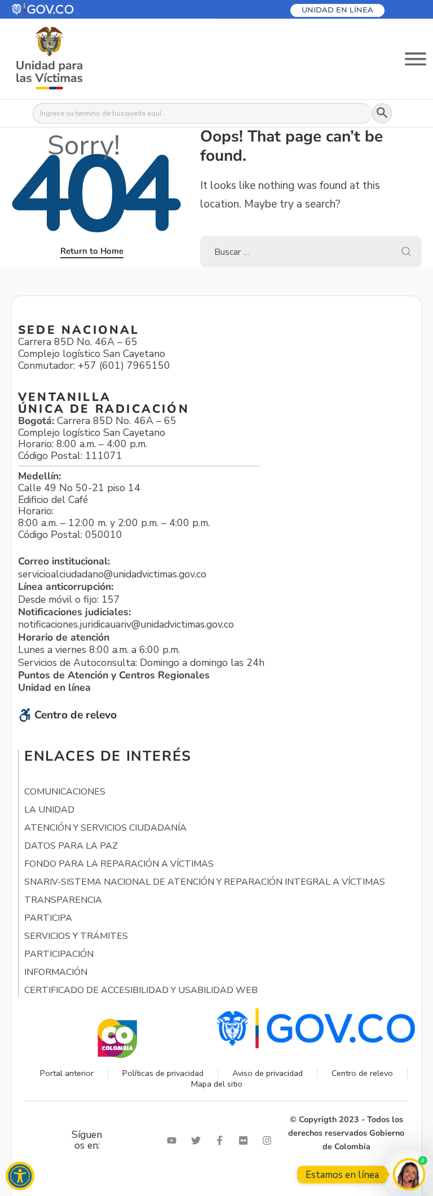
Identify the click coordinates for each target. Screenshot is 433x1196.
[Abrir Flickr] (245, 1140)
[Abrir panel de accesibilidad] (20, 1176)
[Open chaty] (409, 1174)
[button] (69, 9)
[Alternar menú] (415, 58)
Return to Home (91, 251)
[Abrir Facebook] (222, 1140)
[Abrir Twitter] (198, 1140)
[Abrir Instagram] (269, 1140)
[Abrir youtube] (174, 1140)
